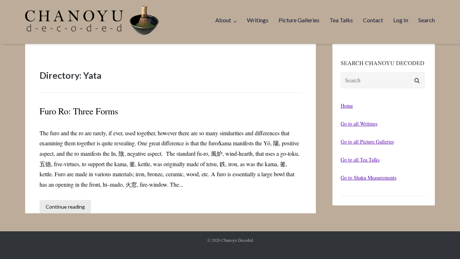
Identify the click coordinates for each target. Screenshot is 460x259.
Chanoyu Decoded (237, 240)
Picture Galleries (299, 20)
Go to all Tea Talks (360, 159)
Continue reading (65, 207)
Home (347, 105)
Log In (400, 20)
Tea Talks (341, 20)
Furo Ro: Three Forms (79, 111)
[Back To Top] (442, 241)
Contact (373, 20)
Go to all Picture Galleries (367, 141)
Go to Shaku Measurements (368, 177)
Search (426, 20)
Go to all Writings (359, 123)
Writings (257, 20)
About (223, 20)
